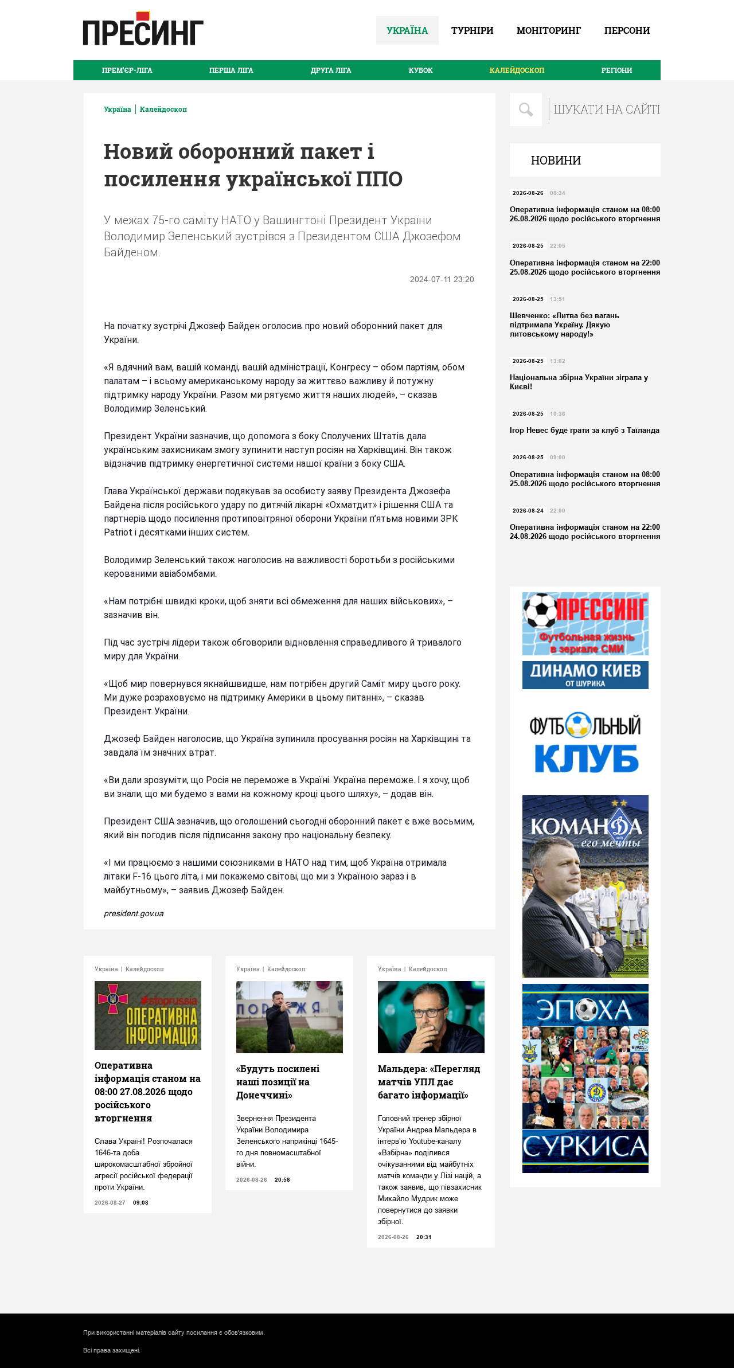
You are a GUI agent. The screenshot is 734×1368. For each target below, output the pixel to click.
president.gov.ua (133, 913)
